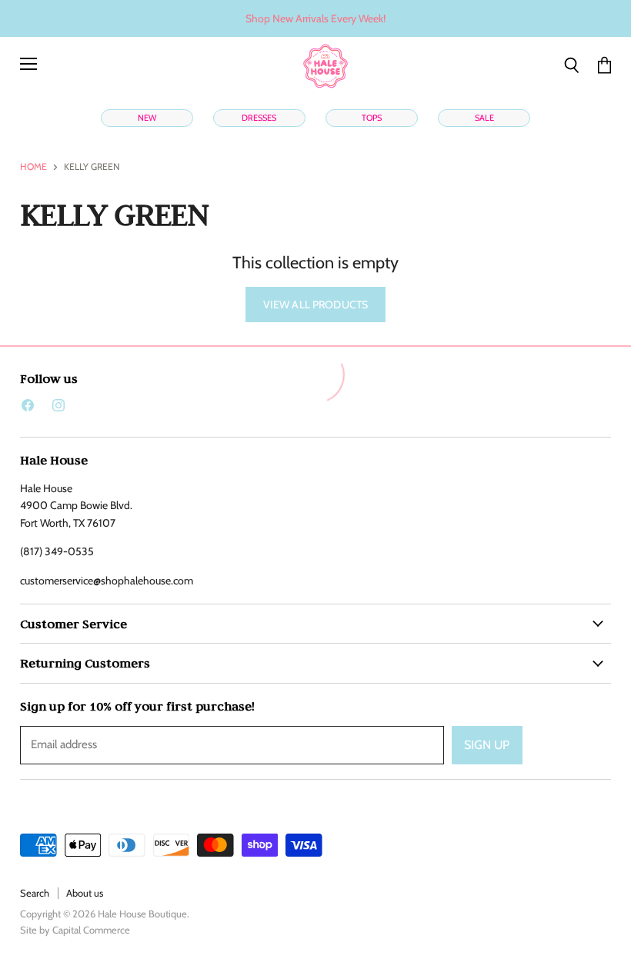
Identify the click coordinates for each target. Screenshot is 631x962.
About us (84, 893)
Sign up (487, 744)
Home (33, 166)
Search (34, 893)
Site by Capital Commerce (75, 930)
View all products (315, 304)
